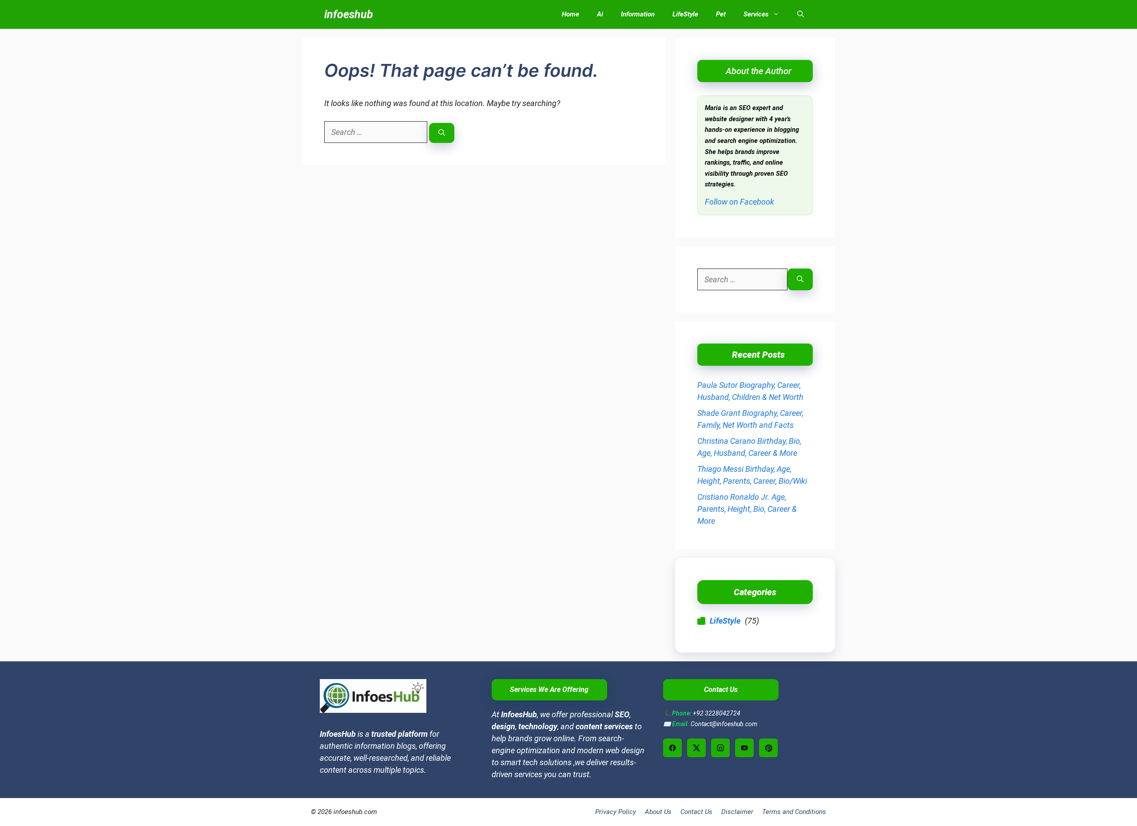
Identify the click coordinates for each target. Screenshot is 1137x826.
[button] (800, 14)
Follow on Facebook (739, 201)
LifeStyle (685, 14)
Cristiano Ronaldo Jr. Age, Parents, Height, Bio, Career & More (747, 509)
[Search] (441, 133)
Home (570, 14)
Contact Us (696, 812)
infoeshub (348, 14)
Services (755, 14)
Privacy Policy (615, 812)
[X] (696, 748)
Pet (721, 14)
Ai (600, 14)
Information (638, 14)
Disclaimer (737, 812)
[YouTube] (744, 748)
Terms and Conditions (794, 812)
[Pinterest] (768, 748)
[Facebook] (672, 748)
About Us (658, 812)
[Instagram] (720, 748)
